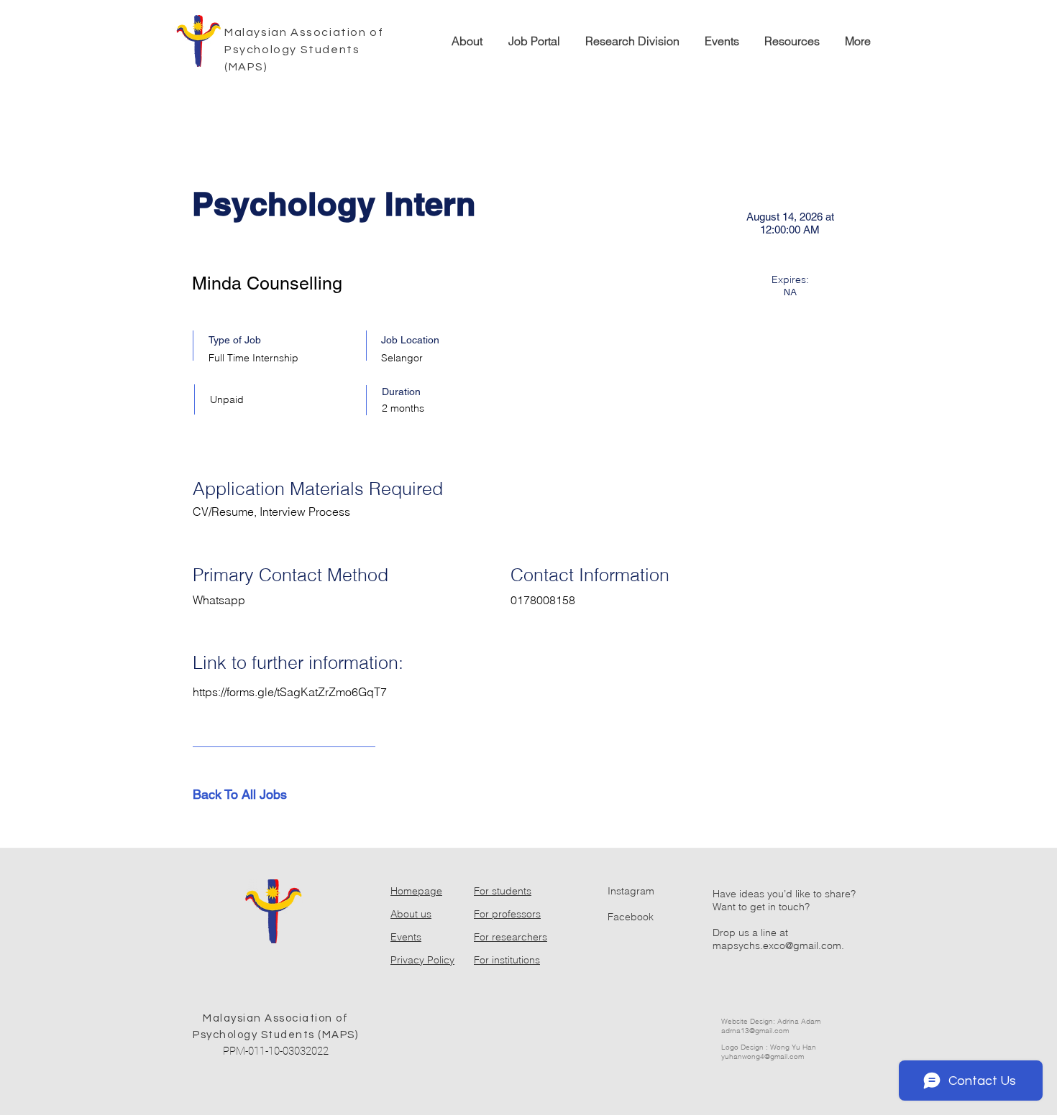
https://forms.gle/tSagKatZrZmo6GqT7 (290, 692)
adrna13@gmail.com (755, 1030)
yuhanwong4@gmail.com (762, 1056)
